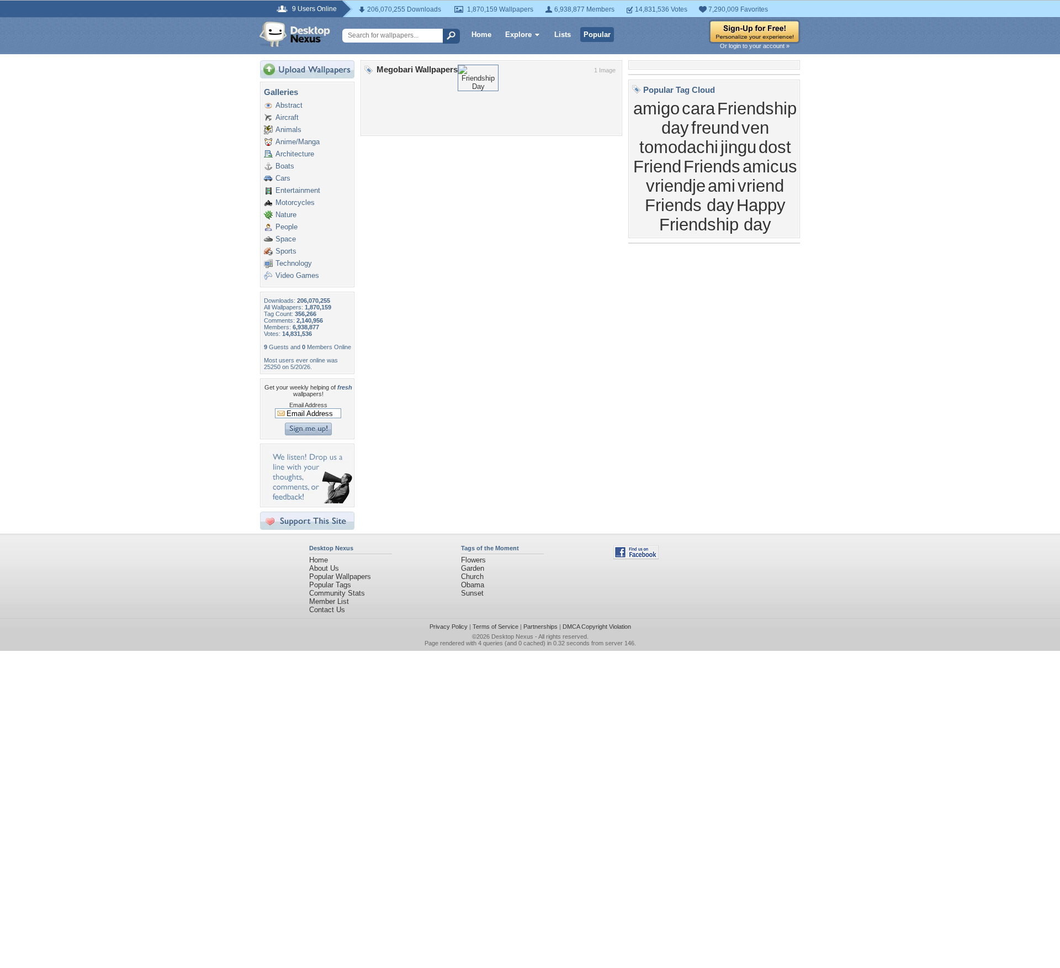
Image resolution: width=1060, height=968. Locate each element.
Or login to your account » (754, 46)
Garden (472, 568)
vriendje (676, 185)
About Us (324, 568)
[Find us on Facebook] (636, 557)
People (286, 227)
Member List (329, 601)
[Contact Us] (310, 501)
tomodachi (678, 147)
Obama (472, 585)
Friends (711, 166)
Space (285, 239)
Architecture (294, 154)
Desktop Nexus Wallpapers (294, 34)
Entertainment (297, 190)
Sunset (472, 593)
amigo (656, 108)
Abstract (289, 105)
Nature (285, 215)
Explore (518, 34)
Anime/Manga (297, 142)
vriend (761, 185)
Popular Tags (330, 585)
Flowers (473, 560)
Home (481, 34)
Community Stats (337, 593)
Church (472, 576)
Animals (288, 129)
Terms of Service (495, 626)
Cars (282, 178)
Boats (284, 166)
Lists (562, 34)
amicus (770, 166)
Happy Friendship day (722, 215)
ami (721, 185)
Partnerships (540, 626)
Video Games (297, 275)
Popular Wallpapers (340, 576)
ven (755, 127)
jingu (738, 147)
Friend (657, 166)
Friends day (689, 205)
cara (698, 108)
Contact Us (327, 610)
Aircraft (287, 117)
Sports (285, 251)
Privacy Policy (449, 626)
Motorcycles (295, 202)
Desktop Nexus (512, 636)
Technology (293, 263)
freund (715, 127)
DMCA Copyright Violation (597, 626)
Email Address (308, 405)
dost (775, 147)
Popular (597, 34)
